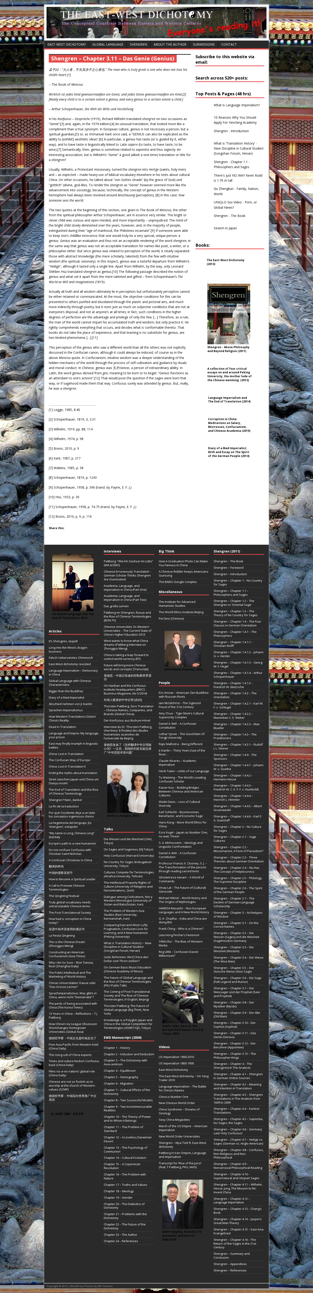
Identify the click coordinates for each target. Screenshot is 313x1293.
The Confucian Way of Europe (69, 760)
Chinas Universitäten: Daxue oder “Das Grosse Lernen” (72, 985)
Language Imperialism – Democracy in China (73, 672)
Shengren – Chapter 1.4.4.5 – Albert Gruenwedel (238, 808)
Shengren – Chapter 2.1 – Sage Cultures (235, 839)
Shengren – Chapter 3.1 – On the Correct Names (236, 925)
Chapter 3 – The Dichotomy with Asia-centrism (125, 1062)
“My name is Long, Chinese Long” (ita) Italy (71, 835)
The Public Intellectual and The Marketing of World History (70, 974)
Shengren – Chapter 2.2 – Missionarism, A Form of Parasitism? (238, 849)
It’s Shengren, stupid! (63, 641)
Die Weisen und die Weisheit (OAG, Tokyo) (128, 841)
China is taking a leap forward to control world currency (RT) (126, 657)
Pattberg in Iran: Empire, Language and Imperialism (182, 1155)
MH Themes (105, 1286)
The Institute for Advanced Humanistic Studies (177, 604)
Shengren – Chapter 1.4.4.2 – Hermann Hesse (233, 777)
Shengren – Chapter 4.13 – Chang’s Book (238, 1211)
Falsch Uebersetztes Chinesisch (71, 658)
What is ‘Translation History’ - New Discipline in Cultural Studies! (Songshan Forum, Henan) (239, 148)
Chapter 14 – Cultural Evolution (125, 1158)
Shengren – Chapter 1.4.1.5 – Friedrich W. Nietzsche (233, 685)
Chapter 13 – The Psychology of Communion (125, 1149)
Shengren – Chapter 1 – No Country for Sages (238, 582)
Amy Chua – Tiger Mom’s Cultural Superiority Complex (181, 715)
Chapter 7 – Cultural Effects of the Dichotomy (127, 1092)
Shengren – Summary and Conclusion (232, 1256)
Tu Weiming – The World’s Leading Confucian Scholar (182, 779)
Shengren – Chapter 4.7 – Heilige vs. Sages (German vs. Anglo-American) (238, 1141)
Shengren (138, 44)
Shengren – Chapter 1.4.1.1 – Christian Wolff (233, 644)
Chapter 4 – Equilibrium (120, 1071)
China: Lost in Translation (66, 754)
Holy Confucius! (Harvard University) (129, 855)
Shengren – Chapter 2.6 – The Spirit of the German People (238, 890)
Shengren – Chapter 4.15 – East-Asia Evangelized (239, 1231)
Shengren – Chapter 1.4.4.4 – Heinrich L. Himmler (233, 798)
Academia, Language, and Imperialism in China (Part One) (125, 588)
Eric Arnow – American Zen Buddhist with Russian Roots (184, 695)
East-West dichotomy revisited (70, 664)
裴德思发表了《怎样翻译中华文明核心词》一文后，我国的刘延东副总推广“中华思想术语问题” (127, 748)
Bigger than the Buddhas (66, 691)
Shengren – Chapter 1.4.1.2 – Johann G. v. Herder (239, 654)
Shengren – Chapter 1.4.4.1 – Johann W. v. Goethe (239, 767)
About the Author (170, 44)
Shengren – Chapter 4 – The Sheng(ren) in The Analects (233, 1066)
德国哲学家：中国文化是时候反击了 (72, 1038)
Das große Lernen (116, 606)
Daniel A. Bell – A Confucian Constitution (177, 726)
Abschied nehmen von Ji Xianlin (70, 704)
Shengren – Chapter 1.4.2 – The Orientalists (235, 695)
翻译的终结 (56, 866)
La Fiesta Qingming (62, 935)
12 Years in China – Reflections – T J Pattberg (73, 1015)
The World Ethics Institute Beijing (181, 612)
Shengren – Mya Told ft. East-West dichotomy (182, 1145)
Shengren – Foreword (229, 568)
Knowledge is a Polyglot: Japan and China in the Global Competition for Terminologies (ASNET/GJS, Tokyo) (128, 1024)
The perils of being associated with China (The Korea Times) (73, 1005)
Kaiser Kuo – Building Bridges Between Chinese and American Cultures (181, 791)
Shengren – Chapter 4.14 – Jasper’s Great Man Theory (238, 1221)
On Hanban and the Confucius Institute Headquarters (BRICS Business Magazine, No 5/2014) (125, 689)
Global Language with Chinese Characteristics (70, 683)
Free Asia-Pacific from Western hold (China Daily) (73, 1046)
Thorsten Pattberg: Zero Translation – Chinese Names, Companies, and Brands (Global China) (129, 710)
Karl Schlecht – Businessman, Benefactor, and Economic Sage (181, 814)
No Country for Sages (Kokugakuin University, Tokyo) (128, 864)
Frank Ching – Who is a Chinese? (181, 929)
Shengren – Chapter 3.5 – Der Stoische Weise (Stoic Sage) (234, 970)
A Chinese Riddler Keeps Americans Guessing (183, 573)
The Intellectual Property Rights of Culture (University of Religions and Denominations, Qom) (128, 886)
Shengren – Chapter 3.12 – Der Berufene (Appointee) (235, 1045)
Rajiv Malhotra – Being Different (181, 744)
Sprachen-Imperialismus (66, 710)
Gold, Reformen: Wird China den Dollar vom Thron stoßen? (126, 959)
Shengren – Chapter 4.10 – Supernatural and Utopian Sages (236, 1176)
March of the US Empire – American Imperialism (183, 1128)
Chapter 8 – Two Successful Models (128, 1100)
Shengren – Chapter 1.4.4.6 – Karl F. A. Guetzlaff (238, 818)
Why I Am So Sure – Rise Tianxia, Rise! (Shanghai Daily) (71, 964)
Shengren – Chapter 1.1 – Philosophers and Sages (231, 593)
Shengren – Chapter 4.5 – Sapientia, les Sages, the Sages (238, 1121)
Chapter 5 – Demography (121, 1077)
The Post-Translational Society (70, 912)
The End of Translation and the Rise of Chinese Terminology (73, 791)
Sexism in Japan (225, 228)
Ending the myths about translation (73, 773)
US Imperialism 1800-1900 (176, 1063)
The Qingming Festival (64, 896)
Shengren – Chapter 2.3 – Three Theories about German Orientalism (239, 859)
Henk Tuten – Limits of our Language (184, 771)
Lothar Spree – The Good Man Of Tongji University (182, 736)
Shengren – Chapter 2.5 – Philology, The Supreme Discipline (238, 880)
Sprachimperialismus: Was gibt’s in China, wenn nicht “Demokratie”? (73, 995)
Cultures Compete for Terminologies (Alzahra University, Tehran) (129, 874)
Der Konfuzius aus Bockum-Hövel (127, 720)
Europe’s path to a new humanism (72, 843)
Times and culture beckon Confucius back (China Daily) (74, 1063)
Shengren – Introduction (230, 574)
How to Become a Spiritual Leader (72, 879)
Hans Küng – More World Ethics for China (183, 824)
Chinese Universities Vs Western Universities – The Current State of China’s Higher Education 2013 (127, 631)
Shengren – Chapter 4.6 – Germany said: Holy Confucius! (238, 1131)
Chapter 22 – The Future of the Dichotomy (125, 1226)
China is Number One (173, 1097)
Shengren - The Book (229, 215)
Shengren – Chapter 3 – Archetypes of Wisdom (238, 914)
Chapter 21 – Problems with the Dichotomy (125, 1216)
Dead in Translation (62, 727)
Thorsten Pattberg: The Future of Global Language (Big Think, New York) (126, 1010)
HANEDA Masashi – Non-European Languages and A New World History (184, 910)
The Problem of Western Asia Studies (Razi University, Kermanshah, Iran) (124, 915)
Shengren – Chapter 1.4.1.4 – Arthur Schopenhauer (238, 675)
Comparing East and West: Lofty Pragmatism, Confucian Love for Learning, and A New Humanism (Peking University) (126, 931)
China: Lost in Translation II (67, 766)
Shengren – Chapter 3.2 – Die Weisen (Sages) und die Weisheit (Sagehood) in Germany (236, 937)
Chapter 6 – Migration (118, 1083)
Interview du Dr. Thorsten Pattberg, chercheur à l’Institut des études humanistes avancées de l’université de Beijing (128, 733)
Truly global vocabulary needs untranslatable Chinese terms (70, 904)
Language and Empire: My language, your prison (74, 735)
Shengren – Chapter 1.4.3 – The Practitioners (235, 736)
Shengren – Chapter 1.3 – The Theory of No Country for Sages (236, 613)
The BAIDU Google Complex (178, 582)
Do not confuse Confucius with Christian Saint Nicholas (70, 852)
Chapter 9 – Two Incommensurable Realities (128, 1108)
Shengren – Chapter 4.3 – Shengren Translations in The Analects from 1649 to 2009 (238, 1098)
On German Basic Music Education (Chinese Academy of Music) (127, 969)
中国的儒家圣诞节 (61, 873)
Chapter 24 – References (121, 1241)
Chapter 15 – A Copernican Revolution (122, 1166)
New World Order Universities (179, 1136)
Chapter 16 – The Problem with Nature (125, 1176)
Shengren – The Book (228, 561)
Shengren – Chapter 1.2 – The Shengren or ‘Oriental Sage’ (234, 603)
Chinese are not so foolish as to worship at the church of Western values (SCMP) (72, 1085)
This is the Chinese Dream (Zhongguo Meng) (67, 944)
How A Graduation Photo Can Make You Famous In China (183, 563)
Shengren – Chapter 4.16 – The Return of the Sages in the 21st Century (235, 1243)
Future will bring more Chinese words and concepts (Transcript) (126, 667)
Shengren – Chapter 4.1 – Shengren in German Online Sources (238, 1076)
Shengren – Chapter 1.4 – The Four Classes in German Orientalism (237, 623)
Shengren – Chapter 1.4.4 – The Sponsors (235, 757)
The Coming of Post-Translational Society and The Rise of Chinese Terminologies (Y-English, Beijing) (127, 995)
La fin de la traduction (64, 806)
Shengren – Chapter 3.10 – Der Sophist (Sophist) (235, 1025)
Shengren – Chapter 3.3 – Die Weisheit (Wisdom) (234, 949)
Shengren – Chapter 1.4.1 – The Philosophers (235, 634)
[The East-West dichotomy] (156, 35)
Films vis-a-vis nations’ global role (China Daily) (72, 1073)
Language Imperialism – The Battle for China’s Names (182, 1088)
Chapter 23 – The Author (120, 1235)
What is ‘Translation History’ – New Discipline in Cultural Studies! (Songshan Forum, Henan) (127, 947)
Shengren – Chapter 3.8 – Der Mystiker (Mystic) (234, 1004)
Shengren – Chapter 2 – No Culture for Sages (237, 829)
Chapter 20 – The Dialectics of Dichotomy (124, 1206)
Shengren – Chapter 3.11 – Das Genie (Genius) (235, 1035)
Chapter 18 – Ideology (119, 1191)
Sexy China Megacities (174, 1120)
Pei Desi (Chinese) (171, 618)
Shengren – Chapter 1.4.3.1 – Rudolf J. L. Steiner (238, 746)
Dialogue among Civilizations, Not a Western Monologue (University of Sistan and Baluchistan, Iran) (128, 901)
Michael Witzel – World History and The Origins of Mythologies (183, 900)
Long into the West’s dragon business (68, 649)
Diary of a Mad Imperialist (66, 697)
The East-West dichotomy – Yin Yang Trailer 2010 (184, 1078)
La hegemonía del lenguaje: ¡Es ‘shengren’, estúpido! (70, 825)
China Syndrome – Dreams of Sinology (179, 1111)
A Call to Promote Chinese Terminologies (67, 887)
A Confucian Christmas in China (70, 860)
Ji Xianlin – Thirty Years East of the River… (182, 752)
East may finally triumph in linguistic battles (73, 745)
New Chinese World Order (177, 1103)
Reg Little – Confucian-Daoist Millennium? (178, 954)
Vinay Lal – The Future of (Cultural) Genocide (182, 890)
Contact (229, 44)
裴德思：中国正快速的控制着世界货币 (127, 677)
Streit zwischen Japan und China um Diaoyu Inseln (74, 781)
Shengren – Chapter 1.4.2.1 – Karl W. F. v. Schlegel (238, 705)
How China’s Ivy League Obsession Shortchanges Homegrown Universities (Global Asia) (73, 1028)
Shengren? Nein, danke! (65, 800)
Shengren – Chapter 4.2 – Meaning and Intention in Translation (237, 1086)
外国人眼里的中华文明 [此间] (123, 700)
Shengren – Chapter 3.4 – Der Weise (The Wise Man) (239, 959)
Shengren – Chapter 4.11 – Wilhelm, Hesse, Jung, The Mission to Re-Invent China (238, 1188)
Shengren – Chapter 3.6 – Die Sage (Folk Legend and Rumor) (237, 980)
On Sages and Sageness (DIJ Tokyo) (128, 849)
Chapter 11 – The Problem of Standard (123, 1129)
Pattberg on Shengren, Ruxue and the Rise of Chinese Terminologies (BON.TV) (127, 616)
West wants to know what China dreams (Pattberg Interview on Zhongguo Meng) (126, 645)
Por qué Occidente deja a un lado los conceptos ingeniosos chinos (72, 815)
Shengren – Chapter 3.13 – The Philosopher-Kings (235, 1056)
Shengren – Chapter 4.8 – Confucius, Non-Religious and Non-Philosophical (239, 1154)
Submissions (204, 44)
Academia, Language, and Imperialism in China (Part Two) (125, 598)
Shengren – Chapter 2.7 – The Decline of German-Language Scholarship (234, 902)
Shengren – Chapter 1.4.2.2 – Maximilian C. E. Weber (233, 716)
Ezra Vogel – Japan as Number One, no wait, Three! (183, 834)
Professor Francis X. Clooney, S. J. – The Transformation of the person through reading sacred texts (183, 867)
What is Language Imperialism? (237, 105)
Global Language (107, 44)
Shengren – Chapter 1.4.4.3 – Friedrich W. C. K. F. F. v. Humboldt (236, 787)
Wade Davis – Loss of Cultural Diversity (179, 804)
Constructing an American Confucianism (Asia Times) (67, 954)
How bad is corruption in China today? (70, 921)
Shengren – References (230, 1270)
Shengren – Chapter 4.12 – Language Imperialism (232, 1201)
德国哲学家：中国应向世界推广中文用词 (72, 1098)
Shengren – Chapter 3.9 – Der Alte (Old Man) (237, 1015)
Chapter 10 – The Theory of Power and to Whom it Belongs (127, 1119)
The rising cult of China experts (70, 1055)
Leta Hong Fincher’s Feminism (179, 935)
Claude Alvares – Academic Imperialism (177, 763)
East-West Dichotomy (66, 44)
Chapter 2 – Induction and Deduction (129, 1054)
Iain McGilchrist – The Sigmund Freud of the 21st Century (180, 705)
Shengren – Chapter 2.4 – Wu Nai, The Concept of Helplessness (237, 870)
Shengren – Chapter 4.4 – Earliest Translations (236, 1111)
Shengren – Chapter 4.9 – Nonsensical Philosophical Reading (238, 1166)
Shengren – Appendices (230, 1264)
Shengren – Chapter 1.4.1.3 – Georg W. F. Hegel (238, 664)
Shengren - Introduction (231, 131)
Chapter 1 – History (117, 1048)
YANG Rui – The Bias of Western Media (181, 943)
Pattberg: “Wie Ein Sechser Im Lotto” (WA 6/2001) (128, 563)
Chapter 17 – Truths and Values (125, 1185)
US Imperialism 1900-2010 (176, 1057)
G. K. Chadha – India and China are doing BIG (183, 920)
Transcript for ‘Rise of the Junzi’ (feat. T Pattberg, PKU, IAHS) (180, 1165)
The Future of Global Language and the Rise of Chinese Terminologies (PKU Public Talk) (128, 981)
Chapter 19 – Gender (118, 1197)
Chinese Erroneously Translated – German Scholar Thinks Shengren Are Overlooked (127, 575)
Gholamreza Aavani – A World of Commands (181, 879)
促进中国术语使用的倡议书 (67, 929)
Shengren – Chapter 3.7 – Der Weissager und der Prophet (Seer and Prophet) (237, 992)
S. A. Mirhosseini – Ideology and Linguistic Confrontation (181, 845)
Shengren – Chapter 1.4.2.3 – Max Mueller (237, 726)
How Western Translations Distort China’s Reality (72, 718)
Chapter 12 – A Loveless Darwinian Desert (128, 1139)
